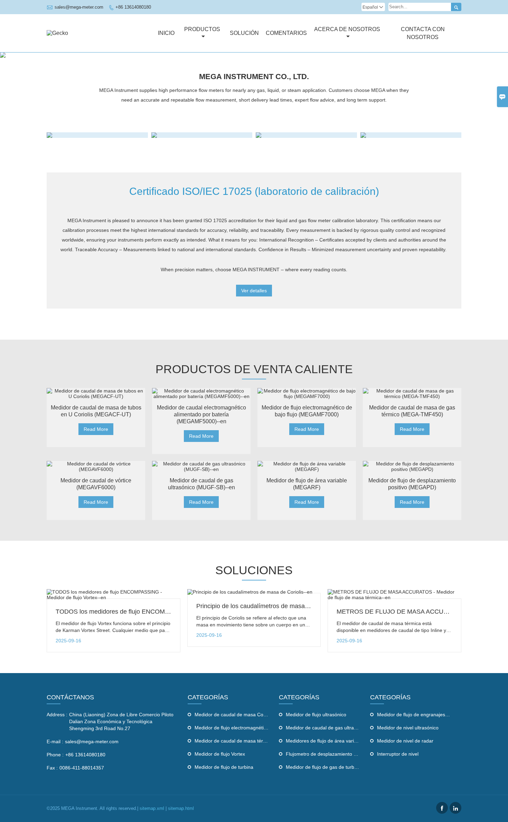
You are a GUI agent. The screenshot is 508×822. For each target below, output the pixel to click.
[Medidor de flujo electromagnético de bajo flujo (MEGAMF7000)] (306, 393)
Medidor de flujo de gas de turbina (323, 767)
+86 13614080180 (133, 7)
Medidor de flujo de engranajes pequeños (422, 714)
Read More (96, 429)
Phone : (55, 754)
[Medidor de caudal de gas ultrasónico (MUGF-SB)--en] (201, 466)
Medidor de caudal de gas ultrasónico (327, 727)
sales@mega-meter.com (79, 7)
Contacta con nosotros (423, 33)
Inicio (166, 33)
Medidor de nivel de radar (405, 741)
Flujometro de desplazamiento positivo (328, 754)
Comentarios (286, 33)
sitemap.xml (152, 808)
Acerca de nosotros (347, 29)
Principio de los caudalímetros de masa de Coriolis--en (271, 606)
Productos (202, 29)
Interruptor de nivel (397, 754)
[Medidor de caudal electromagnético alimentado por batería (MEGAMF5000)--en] (201, 393)
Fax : (52, 768)
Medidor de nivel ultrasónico (408, 727)
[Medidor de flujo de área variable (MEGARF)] (306, 466)
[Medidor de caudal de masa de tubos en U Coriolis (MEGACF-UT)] (96, 393)
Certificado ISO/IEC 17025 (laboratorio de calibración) (254, 191)
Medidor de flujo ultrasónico (316, 714)
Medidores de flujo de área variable (324, 741)
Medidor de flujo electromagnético (232, 727)
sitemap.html (181, 808)
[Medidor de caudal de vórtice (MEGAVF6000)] (96, 466)
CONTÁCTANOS (70, 697)
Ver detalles (254, 290)
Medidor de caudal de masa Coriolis (234, 714)
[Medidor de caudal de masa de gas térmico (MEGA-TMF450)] (412, 393)
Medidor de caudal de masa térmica (234, 741)
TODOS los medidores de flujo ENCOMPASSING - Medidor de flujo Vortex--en (164, 611)
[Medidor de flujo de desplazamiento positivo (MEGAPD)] (412, 466)
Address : (57, 714)
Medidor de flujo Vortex (220, 754)
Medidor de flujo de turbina (224, 767)
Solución (244, 33)
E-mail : (55, 741)
